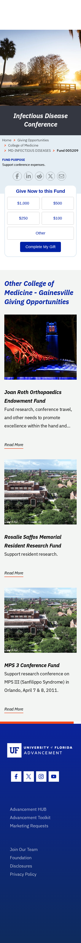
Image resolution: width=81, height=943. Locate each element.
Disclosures (21, 866)
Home (6, 140)
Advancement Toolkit (30, 817)
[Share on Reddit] (40, 177)
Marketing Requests (29, 826)
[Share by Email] (62, 177)
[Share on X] (51, 177)
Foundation (21, 858)
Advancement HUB (28, 809)
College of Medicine (23, 145)
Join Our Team (24, 849)
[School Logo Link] (38, 750)
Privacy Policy (23, 874)
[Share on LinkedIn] (29, 177)
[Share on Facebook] (18, 177)
